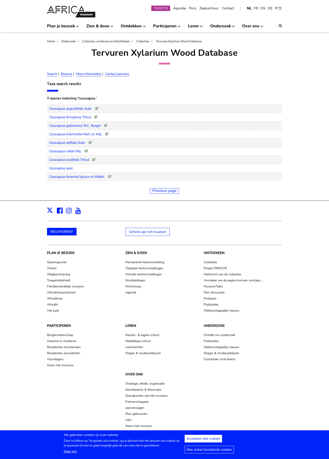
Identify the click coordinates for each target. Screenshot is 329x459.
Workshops (133, 286)
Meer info (70, 451)
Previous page (164, 190)
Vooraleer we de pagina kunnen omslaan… (233, 280)
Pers (192, 8)
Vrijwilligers (55, 359)
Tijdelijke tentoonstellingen (144, 268)
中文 (278, 8)
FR (256, 8)
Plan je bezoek (61, 253)
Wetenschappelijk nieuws (221, 310)
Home (51, 41)
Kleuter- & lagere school (142, 335)
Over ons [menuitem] (250, 27)
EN (263, 8)
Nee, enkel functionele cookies (209, 449)
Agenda (179, 8)
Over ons (134, 374)
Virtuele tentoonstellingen (143, 274)
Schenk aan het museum (147, 232)
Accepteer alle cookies (203, 438)
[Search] (280, 26)
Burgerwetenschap (60, 335)
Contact (228, 8)
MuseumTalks (213, 286)
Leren (130, 325)
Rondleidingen (135, 280)
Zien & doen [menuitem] (97, 27)
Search (52, 74)
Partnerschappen (137, 402)
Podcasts (210, 298)
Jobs (128, 420)
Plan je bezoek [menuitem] (61, 27)
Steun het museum (60, 365)
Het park (53, 310)
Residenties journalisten (63, 353)
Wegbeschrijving (58, 274)
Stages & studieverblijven (143, 353)
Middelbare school (138, 341)
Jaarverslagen (134, 408)
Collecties (142, 41)
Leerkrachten (134, 347)
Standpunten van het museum (146, 396)
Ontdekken (214, 253)
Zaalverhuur (209, 8)
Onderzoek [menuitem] (220, 27)
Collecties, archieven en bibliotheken (106, 41)
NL (249, 8)
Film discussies (214, 292)
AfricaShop (54, 298)
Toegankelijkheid (58, 280)
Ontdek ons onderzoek (219, 335)
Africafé (52, 304)
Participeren (59, 325)
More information (88, 74)
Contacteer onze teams (219, 359)
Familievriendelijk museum (65, 286)
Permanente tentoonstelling (144, 262)
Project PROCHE (215, 268)
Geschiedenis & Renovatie (143, 390)
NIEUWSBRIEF (61, 231)
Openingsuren (57, 262)
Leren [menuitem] (193, 27)
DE (270, 8)
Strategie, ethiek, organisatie (144, 383)
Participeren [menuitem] (165, 27)
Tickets (52, 268)
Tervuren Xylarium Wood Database (179, 41)
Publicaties (211, 304)
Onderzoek (68, 41)
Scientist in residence (61, 341)
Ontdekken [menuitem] (131, 27)
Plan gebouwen (136, 414)
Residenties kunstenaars (64, 347)
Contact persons (117, 74)
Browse (66, 74)
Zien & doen (136, 253)
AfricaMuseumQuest (61, 292)
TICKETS (161, 8)
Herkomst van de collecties (222, 274)
